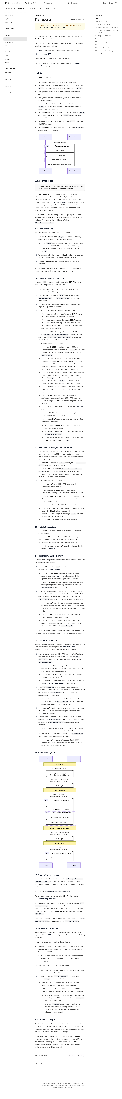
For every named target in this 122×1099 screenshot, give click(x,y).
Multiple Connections (104, 36)
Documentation (10, 8)
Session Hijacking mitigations (55, 683)
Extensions (31, 8)
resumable (65, 440)
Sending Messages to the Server (107, 27)
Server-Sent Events (59, 202)
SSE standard (55, 570)
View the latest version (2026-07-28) (52, 27)
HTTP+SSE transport (58, 186)
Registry (40, 8)
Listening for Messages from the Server (108, 31)
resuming (55, 499)
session (80, 407)
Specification (21, 8)
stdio (96, 18)
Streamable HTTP (101, 21)
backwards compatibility (56, 188)
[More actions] (83, 19)
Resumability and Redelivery (106, 39)
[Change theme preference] (115, 3)
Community (54, 8)
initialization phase (70, 647)
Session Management (104, 42)
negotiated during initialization (46, 899)
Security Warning (105, 24)
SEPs (47, 8)
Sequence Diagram (104, 45)
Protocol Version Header (105, 48)
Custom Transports (101, 54)
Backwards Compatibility (105, 51)
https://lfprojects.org (66, 1087)
